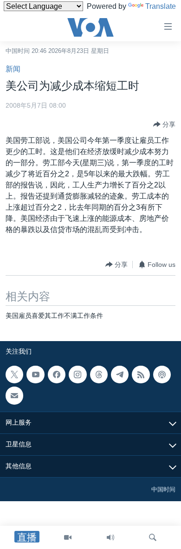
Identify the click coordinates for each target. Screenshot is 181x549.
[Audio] (110, 537)
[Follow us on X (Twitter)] (14, 374)
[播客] (162, 374)
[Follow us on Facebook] (56, 374)
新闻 (13, 69)
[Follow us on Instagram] (77, 374)
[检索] (153, 537)
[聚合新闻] (140, 374)
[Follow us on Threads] (99, 374)
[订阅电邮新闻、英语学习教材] (14, 395)
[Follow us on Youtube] (35, 374)
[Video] (68, 537)
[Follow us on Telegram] (120, 374)
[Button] (164, 124)
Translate (160, 6)
